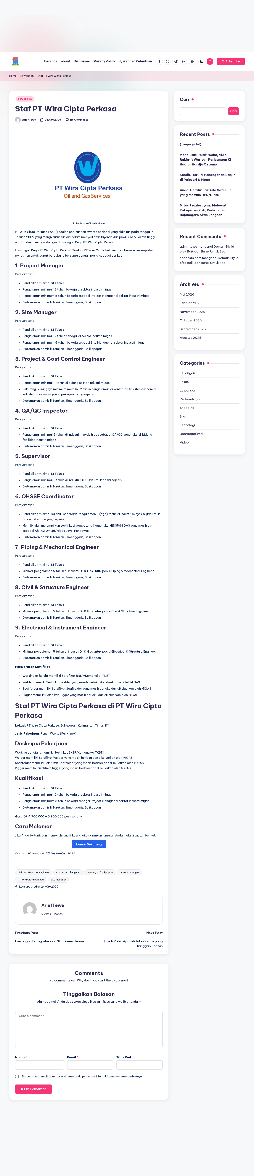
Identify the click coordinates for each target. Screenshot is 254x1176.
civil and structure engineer (33, 872)
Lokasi (184, 382)
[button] (231, 61)
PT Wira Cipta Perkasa (31, 879)
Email (72, 1057)
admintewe (188, 246)
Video (184, 442)
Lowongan (27, 76)
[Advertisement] (111, 26)
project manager (129, 872)
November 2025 (192, 312)
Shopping (187, 408)
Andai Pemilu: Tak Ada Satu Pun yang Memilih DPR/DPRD (205, 192)
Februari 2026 (191, 303)
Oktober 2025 (191, 320)
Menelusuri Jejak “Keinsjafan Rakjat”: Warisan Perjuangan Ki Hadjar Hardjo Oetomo (205, 159)
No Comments (79, 119)
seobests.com (190, 258)
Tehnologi (187, 425)
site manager (58, 879)
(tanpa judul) (190, 144)
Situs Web (124, 1057)
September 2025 (193, 329)
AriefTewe (52, 905)
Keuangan (187, 373)
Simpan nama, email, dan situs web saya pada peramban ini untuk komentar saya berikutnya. (82, 1076)
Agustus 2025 (190, 338)
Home (13, 76)
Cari (184, 99)
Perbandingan (191, 399)
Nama (21, 1057)
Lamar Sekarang (89, 844)
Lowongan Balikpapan (100, 872)
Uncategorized (191, 434)
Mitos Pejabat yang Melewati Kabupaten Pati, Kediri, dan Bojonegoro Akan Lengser (203, 210)
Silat (183, 416)
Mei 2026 (187, 294)
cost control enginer (68, 872)
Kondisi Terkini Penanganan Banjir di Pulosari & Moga (207, 177)
